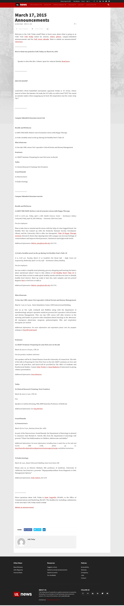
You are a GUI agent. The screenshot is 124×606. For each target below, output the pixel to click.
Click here (19, 42)
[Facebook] (94, 1)
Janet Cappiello (50, 497)
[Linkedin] (100, 1)
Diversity (84, 570)
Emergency (84, 572)
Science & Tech (90, 4)
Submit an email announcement (57, 570)
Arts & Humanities (35, 4)
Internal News (18, 572)
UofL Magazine (18, 570)
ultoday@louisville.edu (53, 600)
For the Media (51, 575)
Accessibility (85, 567)
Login (87, 1)
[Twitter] (106, 1)
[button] (108, 5)
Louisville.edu (65, 596)
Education (71, 4)
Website (33, 243)
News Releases (77, 1)
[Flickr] (97, 1)
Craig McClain (38, 409)
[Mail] (103, 1)
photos (58, 37)
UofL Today (19, 24)
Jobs (82, 575)
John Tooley (41, 367)
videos (52, 37)
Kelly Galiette (35, 478)
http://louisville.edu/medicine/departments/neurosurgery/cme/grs (36, 448)
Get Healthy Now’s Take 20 (63, 273)
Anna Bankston (54, 367)
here (23, 280)
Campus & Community (58, 4)
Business (46, 4)
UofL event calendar (41, 39)
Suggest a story (52, 567)
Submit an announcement (24, 507)
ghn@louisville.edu (43, 243)
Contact (83, 1)
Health (80, 4)
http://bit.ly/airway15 (30, 330)
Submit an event (52, 572)
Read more (66, 61)
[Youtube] (109, 1)
